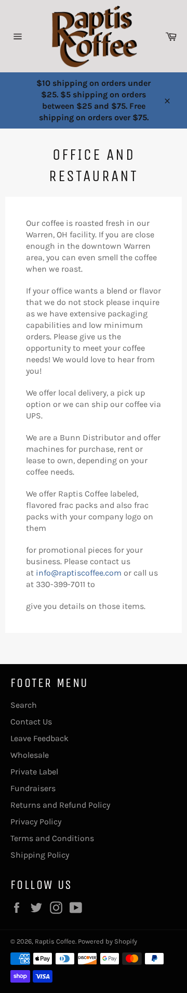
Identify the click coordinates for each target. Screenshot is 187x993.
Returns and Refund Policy (60, 805)
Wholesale (29, 755)
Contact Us (31, 722)
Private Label (34, 771)
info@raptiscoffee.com (79, 573)
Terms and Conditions (52, 838)
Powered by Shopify (107, 941)
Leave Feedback (39, 738)
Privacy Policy (35, 821)
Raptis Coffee (55, 941)
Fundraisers (33, 788)
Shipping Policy (39, 855)
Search (23, 705)
